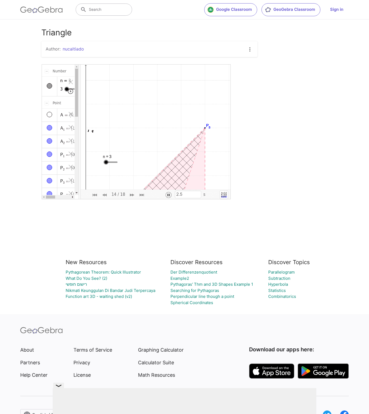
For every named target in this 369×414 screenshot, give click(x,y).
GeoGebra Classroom (294, 9)
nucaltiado (73, 49)
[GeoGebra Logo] (41, 9)
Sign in (336, 9)
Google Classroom (234, 9)
